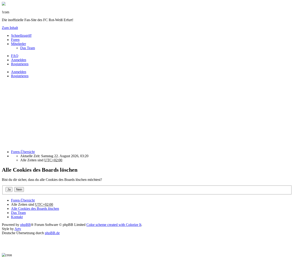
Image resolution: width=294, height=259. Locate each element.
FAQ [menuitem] (14, 56)
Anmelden (18, 72)
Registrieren (19, 76)
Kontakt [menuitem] (17, 217)
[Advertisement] (139, 114)
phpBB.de (52, 233)
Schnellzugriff (21, 35)
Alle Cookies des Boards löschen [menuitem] (35, 209)
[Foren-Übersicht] (4, 4)
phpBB (25, 225)
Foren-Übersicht (23, 200)
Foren (15, 40)
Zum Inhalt (10, 28)
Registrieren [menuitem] (19, 64)
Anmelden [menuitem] (18, 60)
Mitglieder (18, 44)
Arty (17, 229)
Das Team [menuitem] (27, 48)
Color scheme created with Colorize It (113, 225)
